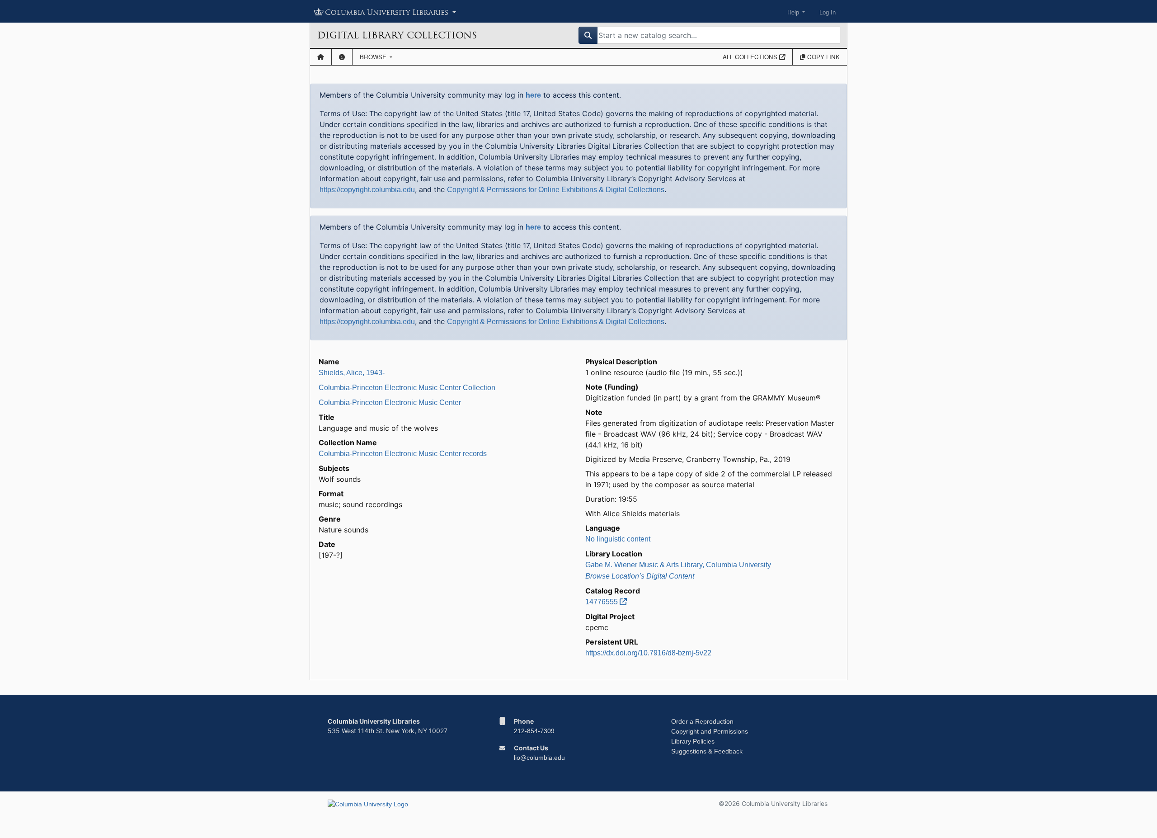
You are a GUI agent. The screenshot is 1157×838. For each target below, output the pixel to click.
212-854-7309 (534, 730)
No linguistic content (617, 539)
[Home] (320, 57)
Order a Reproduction (702, 721)
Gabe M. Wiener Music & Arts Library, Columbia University (678, 565)
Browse (374, 56)
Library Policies (693, 741)
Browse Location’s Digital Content (639, 576)
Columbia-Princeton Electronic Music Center (390, 402)
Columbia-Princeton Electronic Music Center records (403, 453)
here (533, 95)
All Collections (751, 56)
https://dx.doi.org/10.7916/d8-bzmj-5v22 (648, 653)
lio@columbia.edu (539, 757)
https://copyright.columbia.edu (367, 189)
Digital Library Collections (397, 35)
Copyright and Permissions (709, 731)
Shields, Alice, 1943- (352, 373)
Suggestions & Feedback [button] (707, 751)
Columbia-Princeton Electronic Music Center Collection (407, 387)
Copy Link (822, 56)
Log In (827, 12)
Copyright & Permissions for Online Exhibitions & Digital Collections (555, 189)
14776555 (602, 602)
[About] (342, 57)
